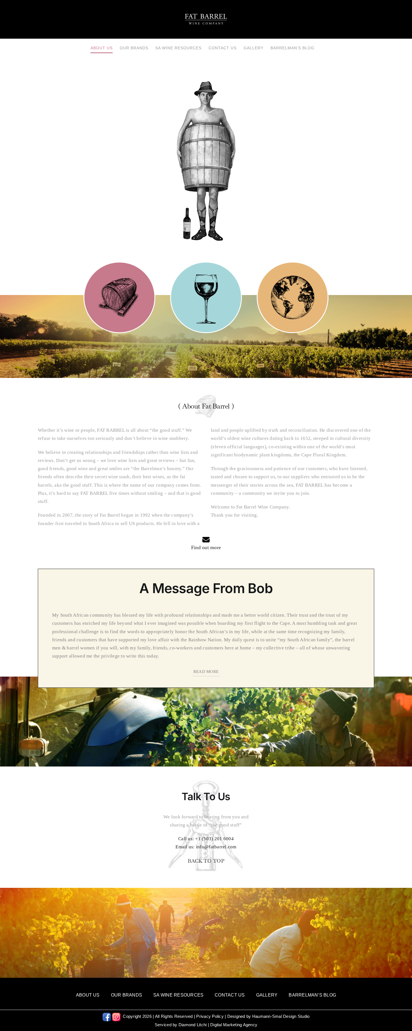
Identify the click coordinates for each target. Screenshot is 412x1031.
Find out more (206, 547)
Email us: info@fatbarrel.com (205, 846)
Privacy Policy (210, 1016)
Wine (206, 294)
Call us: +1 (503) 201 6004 (206, 838)
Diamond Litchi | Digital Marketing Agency (218, 1024)
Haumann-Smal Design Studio (281, 1016)
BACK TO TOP (206, 861)
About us (119, 294)
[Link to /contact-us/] (206, 539)
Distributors (293, 294)
